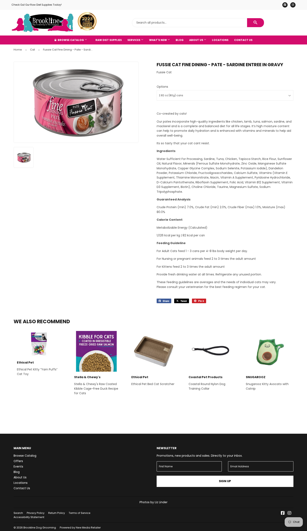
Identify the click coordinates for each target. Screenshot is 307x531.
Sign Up (225, 481)
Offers (18, 461)
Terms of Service (79, 513)
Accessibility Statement (29, 517)
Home (18, 50)
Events (18, 466)
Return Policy (56, 513)
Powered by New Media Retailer (80, 527)
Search (18, 513)
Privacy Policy (35, 513)
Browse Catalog (71, 40)
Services (134, 40)
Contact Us (243, 40)
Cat (32, 50)
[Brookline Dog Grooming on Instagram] (289, 513)
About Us (196, 40)
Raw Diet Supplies (108, 40)
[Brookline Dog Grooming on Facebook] (283, 513)
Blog (180, 40)
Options (162, 87)
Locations (220, 40)
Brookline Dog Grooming (39, 527)
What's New (158, 40)
